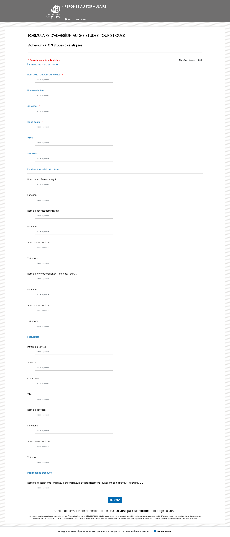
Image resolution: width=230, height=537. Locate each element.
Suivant (115, 500)
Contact (83, 19)
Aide (70, 19)
